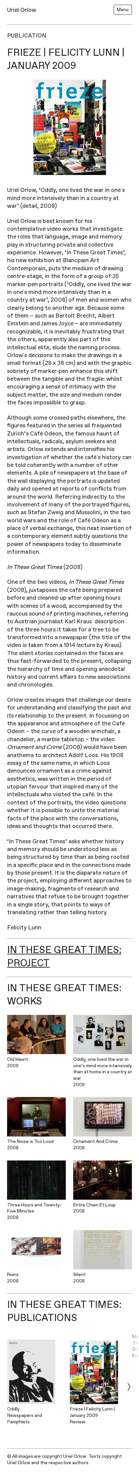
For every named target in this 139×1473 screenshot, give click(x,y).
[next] (129, 1386)
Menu (123, 10)
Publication (26, 35)
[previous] (10, 1386)
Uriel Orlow (21, 10)
